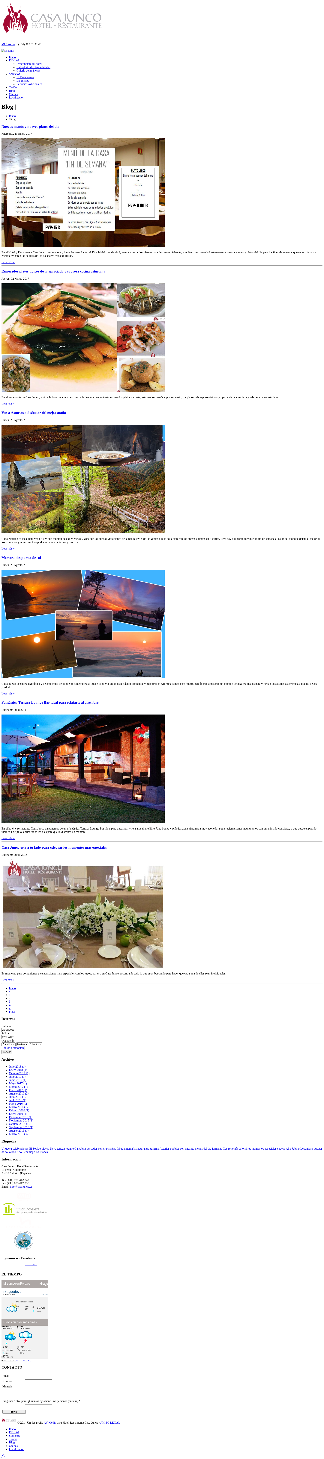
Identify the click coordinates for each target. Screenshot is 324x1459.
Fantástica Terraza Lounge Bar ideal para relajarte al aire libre (50, 702)
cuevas (281, 1148)
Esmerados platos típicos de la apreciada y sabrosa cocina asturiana (53, 271)
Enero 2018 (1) (18, 1069)
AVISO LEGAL (110, 1422)
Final (12, 1011)
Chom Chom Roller (31, 1265)
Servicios (14, 73)
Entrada (6, 1026)
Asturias (164, 1148)
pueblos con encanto (182, 1148)
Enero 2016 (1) (18, 1113)
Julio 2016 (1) (17, 1096)
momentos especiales (264, 1148)
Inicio (12, 57)
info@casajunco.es (21, 1186)
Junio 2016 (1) (17, 1100)
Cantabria (80, 1148)
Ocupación (8, 1040)
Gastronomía (230, 1148)
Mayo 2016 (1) (18, 1103)
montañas (131, 1148)
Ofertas (13, 94)
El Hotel (14, 60)
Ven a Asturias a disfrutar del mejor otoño (34, 413)
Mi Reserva (8, 44)
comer (101, 1148)
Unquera (7, 1148)
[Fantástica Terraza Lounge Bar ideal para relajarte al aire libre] (83, 822)
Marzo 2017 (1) (18, 1086)
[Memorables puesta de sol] (83, 677)
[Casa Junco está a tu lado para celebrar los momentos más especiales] (83, 967)
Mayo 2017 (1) (18, 1083)
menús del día (203, 1148)
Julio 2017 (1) (17, 1076)
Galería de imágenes (28, 70)
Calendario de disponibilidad (33, 67)
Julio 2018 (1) (17, 1066)
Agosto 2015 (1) (18, 1130)
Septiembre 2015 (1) (21, 1127)
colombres (245, 1148)
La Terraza (22, 80)
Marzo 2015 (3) (18, 1134)
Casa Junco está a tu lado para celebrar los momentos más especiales (54, 847)
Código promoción (13, 1047)
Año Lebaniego (25, 1152)
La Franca (42, 1152)
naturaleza (143, 1148)
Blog (12, 90)
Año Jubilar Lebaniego (299, 1148)
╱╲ (3, 1455)
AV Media (50, 1422)
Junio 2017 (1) (17, 1080)
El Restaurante (25, 77)
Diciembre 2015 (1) (20, 1117)
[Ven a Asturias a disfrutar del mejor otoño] (83, 532)
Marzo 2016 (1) (18, 1107)
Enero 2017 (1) (18, 1090)
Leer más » (8, 262)
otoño (12, 1152)
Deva (53, 1148)
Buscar (7, 1052)
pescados (92, 1148)
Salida (5, 1033)
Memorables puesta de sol (21, 558)
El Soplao (35, 1148)
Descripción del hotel (29, 63)
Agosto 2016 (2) (18, 1093)
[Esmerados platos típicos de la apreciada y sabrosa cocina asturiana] (83, 391)
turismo (154, 1148)
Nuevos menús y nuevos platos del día (30, 126)
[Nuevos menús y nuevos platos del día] (83, 246)
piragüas (111, 1148)
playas (45, 1148)
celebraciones (20, 1148)
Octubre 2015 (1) (19, 1123)
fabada (121, 1148)
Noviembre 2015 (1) (21, 1120)
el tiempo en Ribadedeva (23, 1361)
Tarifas (13, 87)
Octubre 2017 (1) (19, 1073)
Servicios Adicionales (29, 84)
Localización (16, 97)
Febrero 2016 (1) (19, 1110)
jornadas (217, 1148)
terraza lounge (65, 1148)
